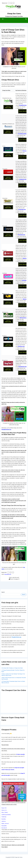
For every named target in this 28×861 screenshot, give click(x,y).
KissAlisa (3, 819)
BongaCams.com (23, 366)
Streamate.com (21, 234)
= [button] (13, 3)
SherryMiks (4, 825)
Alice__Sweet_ (4, 812)
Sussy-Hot (3, 808)
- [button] (8, 572)
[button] (26, 19)
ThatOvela (3, 816)
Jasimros (3, 821)
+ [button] (10, 572)
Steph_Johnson (5, 823)
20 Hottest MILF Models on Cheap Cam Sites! (12, 668)
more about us (7, 574)
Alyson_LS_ (4, 810)
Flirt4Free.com (21, 346)
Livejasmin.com (22, 179)
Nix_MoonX (4, 828)
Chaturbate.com (22, 209)
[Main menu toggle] (2, 19)
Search (3, 592)
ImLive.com (25, 150)
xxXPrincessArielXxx (6, 814)
